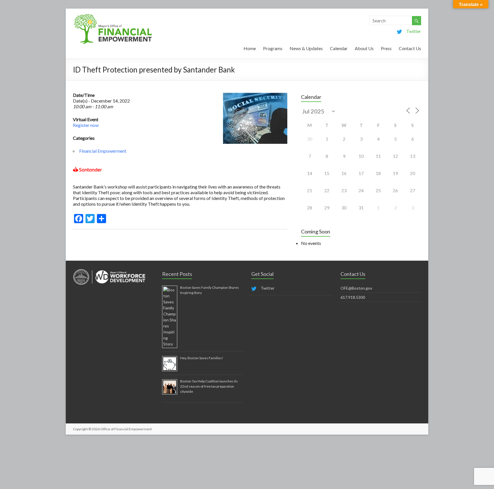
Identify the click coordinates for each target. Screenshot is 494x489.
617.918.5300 (352, 297)
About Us (364, 48)
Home (250, 48)
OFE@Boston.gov (356, 288)
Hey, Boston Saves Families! (201, 358)
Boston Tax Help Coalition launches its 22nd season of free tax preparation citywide (209, 386)
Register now (86, 125)
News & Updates (306, 48)
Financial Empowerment (102, 151)
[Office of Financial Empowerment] (113, 15)
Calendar (339, 48)
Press (386, 48)
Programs (272, 48)
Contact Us (410, 48)
